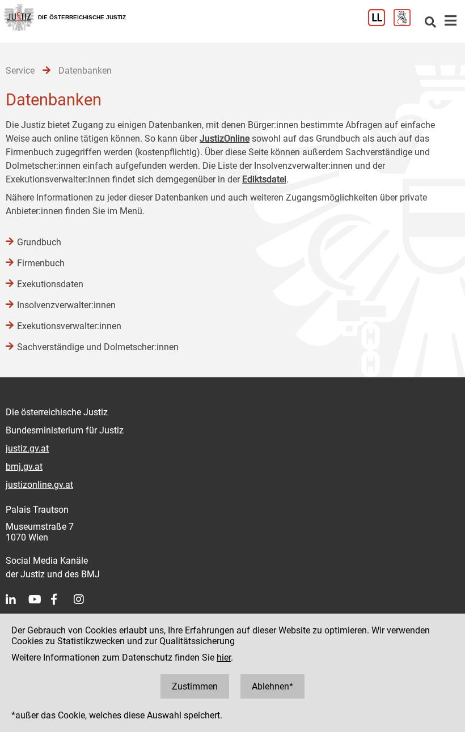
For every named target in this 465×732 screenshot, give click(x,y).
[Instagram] (85, 599)
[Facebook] (62, 599)
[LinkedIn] (17, 599)
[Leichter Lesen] (381, 23)
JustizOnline (225, 138)
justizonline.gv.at (39, 484)
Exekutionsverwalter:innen (69, 326)
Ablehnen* (272, 686)
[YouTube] (39, 599)
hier (224, 657)
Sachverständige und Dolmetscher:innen (98, 347)
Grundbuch (39, 242)
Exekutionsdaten (50, 284)
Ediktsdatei (264, 179)
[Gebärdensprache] (406, 23)
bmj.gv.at (24, 466)
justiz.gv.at (27, 448)
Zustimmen (195, 686)
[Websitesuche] (430, 23)
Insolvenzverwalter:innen (66, 305)
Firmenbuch (41, 263)
